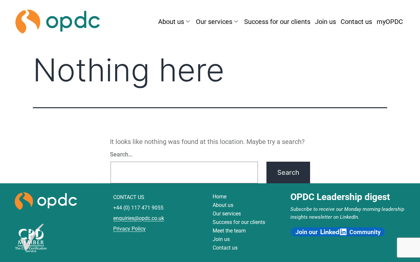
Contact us (356, 22)
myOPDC (390, 22)
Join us (325, 22)
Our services (214, 22)
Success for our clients (277, 22)
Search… (121, 154)
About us (171, 22)
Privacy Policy (129, 229)
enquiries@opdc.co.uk (138, 218)
